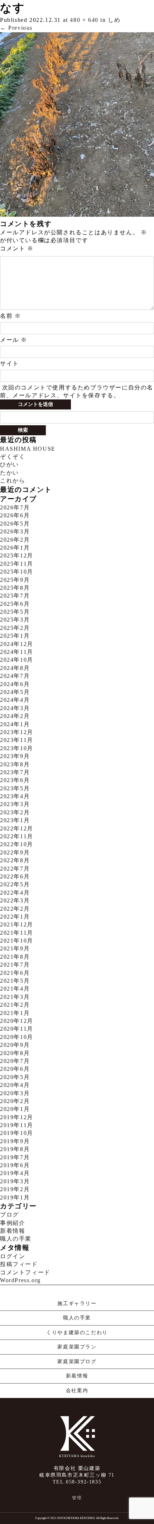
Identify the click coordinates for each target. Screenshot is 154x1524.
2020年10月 (16, 1037)
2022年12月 (16, 828)
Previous (16, 28)
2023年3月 (15, 804)
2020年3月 (15, 1093)
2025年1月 (15, 636)
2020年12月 (16, 1021)
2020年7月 (15, 1061)
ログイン (12, 1256)
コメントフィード (25, 1272)
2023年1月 (15, 820)
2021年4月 (15, 989)
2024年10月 (16, 660)
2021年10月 (16, 941)
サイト (9, 363)
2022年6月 (15, 876)
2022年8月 (15, 860)
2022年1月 (15, 917)
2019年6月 (15, 1165)
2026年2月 (15, 540)
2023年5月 (15, 788)
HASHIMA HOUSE (28, 449)
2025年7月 (15, 596)
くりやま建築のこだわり (77, 1332)
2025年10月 (16, 572)
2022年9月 (15, 852)
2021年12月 (16, 924)
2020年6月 (15, 1069)
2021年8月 (15, 957)
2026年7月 (15, 507)
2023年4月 (15, 796)
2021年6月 (15, 973)
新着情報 (12, 1231)
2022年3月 (15, 900)
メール (13, 340)
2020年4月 (15, 1085)
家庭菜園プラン (76, 1347)
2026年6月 (15, 515)
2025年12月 (16, 555)
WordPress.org (20, 1280)
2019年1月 (15, 1197)
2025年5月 (15, 612)
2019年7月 (15, 1157)
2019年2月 (15, 1189)
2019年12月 (16, 1117)
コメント (17, 248)
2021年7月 (15, 965)
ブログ (9, 1215)
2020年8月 (15, 1053)
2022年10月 (16, 844)
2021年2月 (15, 1005)
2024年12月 (16, 644)
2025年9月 (15, 580)
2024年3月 (15, 708)
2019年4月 (15, 1173)
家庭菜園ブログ (76, 1361)
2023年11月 (16, 740)
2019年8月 (15, 1149)
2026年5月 (15, 524)
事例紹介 (12, 1223)
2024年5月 (15, 692)
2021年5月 (15, 981)
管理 (77, 1497)
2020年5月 (15, 1077)
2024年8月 (15, 668)
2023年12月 (16, 732)
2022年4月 (15, 893)
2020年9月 (15, 1045)
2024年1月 (15, 724)
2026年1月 (15, 548)
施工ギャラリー (76, 1303)
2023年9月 (15, 756)
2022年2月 (15, 909)
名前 (10, 316)
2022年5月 (15, 884)
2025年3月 (15, 620)
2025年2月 (15, 628)
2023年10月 (16, 748)
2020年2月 (15, 1101)
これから (12, 481)
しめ (114, 20)
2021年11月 (16, 933)
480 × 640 (84, 20)
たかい (9, 473)
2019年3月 (15, 1181)
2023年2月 (15, 812)
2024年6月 (15, 684)
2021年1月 (15, 1013)
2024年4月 (15, 700)
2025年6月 (15, 604)
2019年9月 (15, 1141)
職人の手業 (16, 1239)
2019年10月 (16, 1133)
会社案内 (77, 1390)
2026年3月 (15, 531)
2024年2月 (15, 716)
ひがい (9, 464)
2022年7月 (15, 869)
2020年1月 (15, 1109)
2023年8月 (15, 764)
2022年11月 (16, 836)
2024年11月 (16, 652)
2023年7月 (15, 772)
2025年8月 (15, 588)
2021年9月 (15, 948)
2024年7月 (15, 676)
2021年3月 (15, 997)
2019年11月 (16, 1125)
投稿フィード (19, 1264)
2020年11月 (16, 1029)
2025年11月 (16, 564)
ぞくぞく (12, 457)
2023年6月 (15, 780)
